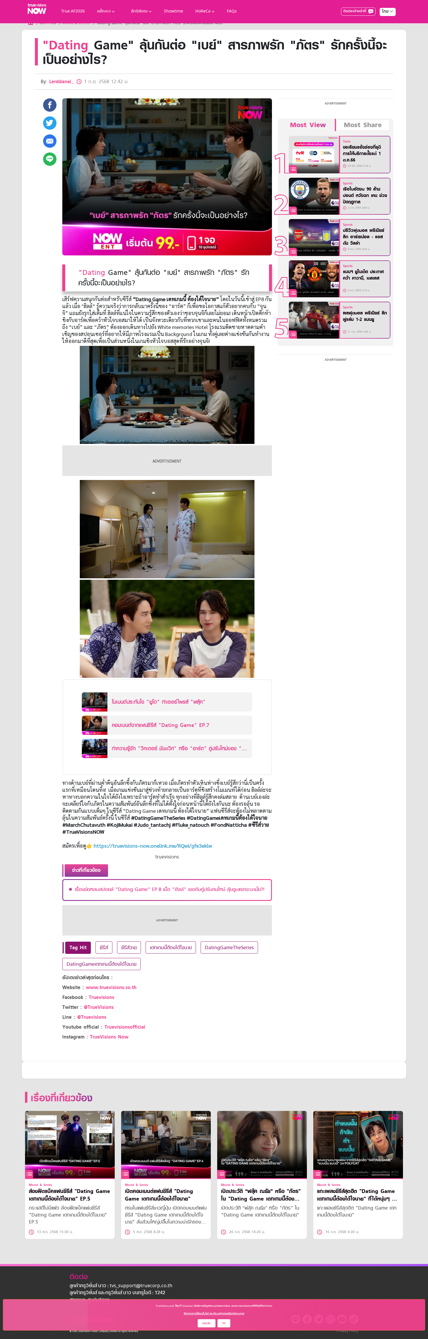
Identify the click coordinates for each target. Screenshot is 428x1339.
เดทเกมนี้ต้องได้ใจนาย (171, 947)
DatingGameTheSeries (229, 947)
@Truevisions (91, 1017)
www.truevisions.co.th (111, 987)
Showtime (173, 11)
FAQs (232, 11)
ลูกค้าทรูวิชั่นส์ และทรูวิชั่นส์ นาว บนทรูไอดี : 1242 (117, 1293)
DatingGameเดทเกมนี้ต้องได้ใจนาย (101, 964)
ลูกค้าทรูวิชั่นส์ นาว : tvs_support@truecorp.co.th (121, 1286)
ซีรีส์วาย (129, 947)
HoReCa (203, 11)
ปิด (224, 1323)
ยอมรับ (206, 1323)
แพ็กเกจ (104, 11)
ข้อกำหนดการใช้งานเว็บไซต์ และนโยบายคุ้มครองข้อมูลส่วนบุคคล (214, 1313)
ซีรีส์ (104, 947)
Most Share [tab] (363, 125)
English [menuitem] (383, 32)
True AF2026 (73, 11)
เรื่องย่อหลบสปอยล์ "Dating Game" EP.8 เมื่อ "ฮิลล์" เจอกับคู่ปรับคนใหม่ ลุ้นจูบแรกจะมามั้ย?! (170, 889)
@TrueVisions (99, 1007)
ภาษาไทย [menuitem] (382, 23)
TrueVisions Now (109, 1037)
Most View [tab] (308, 125)
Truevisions (101, 997)
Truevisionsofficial (125, 1027)
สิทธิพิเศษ (139, 11)
